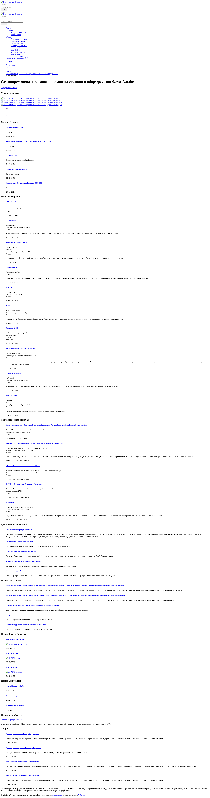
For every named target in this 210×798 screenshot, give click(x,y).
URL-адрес (82, 795)
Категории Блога (18, 52)
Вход (8, 67)
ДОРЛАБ (9, 287)
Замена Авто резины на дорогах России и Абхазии (23, 561)
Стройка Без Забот (12, 267)
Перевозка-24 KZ (12, 328)
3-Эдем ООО (10, 502)
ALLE (8, 306)
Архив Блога (16, 54)
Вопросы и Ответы (19, 32)
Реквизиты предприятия (14, 696)
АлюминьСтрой (11, 395)
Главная (9, 28)
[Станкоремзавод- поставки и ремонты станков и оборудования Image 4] (31, 105)
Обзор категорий (18, 41)
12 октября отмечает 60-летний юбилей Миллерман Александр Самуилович (33, 605)
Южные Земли (11, 220)
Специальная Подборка (20, 57)
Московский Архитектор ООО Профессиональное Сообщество (28, 141)
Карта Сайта (16, 35)
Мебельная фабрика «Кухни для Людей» (20, 348)
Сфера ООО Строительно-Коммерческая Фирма (23, 466)
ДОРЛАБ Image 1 (12, 667)
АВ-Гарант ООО (12, 155)
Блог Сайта (15, 50)
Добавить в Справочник (16, 59)
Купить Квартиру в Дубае (15, 686)
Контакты (10, 61)
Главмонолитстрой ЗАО (14, 127)
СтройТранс (57, 795)
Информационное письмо (15, 705)
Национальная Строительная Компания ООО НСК (24, 183)
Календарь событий (19, 46)
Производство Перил (13, 373)
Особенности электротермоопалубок (19, 530)
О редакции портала (19, 39)
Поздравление (11, 615)
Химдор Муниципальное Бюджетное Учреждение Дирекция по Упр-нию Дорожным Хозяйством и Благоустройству (47, 425)
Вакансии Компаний (19, 48)
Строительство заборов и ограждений (19, 541)
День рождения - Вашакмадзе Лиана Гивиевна (22, 762)
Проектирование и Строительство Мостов (21, 551)
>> (7, 117)
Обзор (8, 37)
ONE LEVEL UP (11, 202)
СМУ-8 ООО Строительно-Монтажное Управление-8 (25, 484)
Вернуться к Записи (9, 88)
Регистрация (11, 65)
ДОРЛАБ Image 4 (12, 653)
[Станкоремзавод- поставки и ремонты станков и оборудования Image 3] (31, 102)
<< (7, 109)
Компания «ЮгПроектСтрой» (16, 242)
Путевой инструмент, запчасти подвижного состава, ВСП (26, 625)
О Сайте (9, 30)
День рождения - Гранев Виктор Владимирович (22, 734)
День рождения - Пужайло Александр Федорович (23, 748)
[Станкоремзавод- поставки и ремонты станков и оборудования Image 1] (31, 98)
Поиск (4, 9)
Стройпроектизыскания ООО (16, 169)
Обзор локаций (17, 43)
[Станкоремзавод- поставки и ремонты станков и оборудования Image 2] (31, 100)
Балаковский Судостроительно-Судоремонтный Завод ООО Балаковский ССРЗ (34, 443)
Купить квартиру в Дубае (15, 571)
